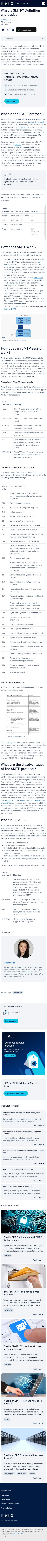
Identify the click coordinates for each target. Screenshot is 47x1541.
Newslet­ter (18, 992)
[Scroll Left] (2, 222)
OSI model (22, 127)
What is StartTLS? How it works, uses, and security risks (23, 1347)
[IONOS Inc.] (23, 1515)
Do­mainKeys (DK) (8, 800)
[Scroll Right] (45, 222)
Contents (9, 38)
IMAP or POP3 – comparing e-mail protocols (21, 1293)
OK (5, 1537)
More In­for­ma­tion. (18, 1533)
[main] (23, 522)
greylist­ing (7, 803)
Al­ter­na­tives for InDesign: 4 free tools (17, 1186)
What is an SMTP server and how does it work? (23, 1456)
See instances (11, 101)
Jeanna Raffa (9, 963)
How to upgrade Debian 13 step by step (18, 1170)
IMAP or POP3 (10, 309)
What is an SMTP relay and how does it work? (22, 1402)
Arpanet (18, 144)
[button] (23, 1053)
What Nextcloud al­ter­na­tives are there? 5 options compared (22, 1133)
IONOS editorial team (9, 20)
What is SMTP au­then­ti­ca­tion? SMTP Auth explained (22, 1238)
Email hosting (6, 742)
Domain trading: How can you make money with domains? (21, 1114)
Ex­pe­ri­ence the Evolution (15, 1093)
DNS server (38, 277)
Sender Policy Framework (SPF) (32, 800)
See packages (11, 1021)
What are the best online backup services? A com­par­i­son (23, 1152)
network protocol (36, 122)
